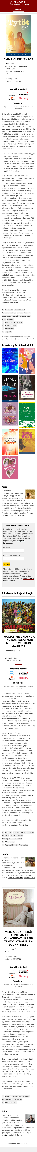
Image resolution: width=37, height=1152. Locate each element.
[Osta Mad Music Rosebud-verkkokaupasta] (24, 675)
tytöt (4, 319)
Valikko (18, 9)
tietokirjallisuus (7, 839)
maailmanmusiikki (19, 832)
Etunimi (6, 548)
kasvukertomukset (8, 313)
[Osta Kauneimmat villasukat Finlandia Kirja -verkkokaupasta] (12, 973)
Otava (7, 64)
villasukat (18, 1099)
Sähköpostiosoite (11, 556)
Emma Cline (9, 328)
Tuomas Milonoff (11, 845)
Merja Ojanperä (10, 1102)
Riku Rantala (23, 845)
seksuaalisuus (25, 316)
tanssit (20, 835)
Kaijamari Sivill (18, 71)
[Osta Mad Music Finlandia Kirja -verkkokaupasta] (12, 675)
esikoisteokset (19, 310)
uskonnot (18, 839)
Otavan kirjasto (10, 325)
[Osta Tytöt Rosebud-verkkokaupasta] (24, 95)
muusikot (5, 835)
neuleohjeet (17, 1096)
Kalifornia (8, 322)
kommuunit (21, 313)
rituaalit (13, 835)
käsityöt (8, 1096)
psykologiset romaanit (10, 316)
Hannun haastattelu (15, 878)
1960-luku (9, 310)
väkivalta (10, 319)
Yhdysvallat (18, 322)
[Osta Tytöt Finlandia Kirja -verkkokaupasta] (12, 95)
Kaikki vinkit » (22, 516)
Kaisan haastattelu (9, 516)
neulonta (26, 1096)
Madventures (10, 842)
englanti (8, 332)
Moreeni (8, 949)
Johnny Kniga (10, 651)
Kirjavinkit (20, 2)
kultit (29, 313)
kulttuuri (8, 832)
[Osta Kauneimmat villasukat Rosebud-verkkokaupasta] (24, 973)
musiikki (31, 832)
